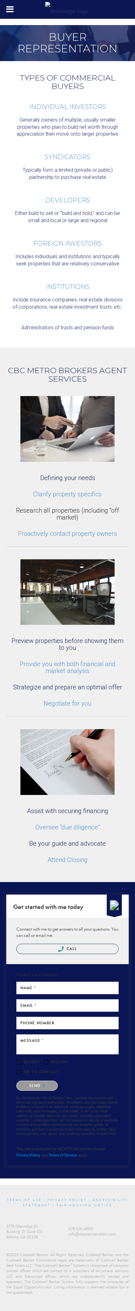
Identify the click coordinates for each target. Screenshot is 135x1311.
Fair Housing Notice (84, 1205)
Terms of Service (63, 1155)
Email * (28, 1005)
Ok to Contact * (43, 1071)
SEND (35, 1085)
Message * (32, 1040)
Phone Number (37, 1023)
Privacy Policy (28, 1155)
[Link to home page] (67, 9)
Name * (28, 987)
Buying (32, 1061)
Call (71, 948)
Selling (59, 1061)
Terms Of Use (24, 1200)
